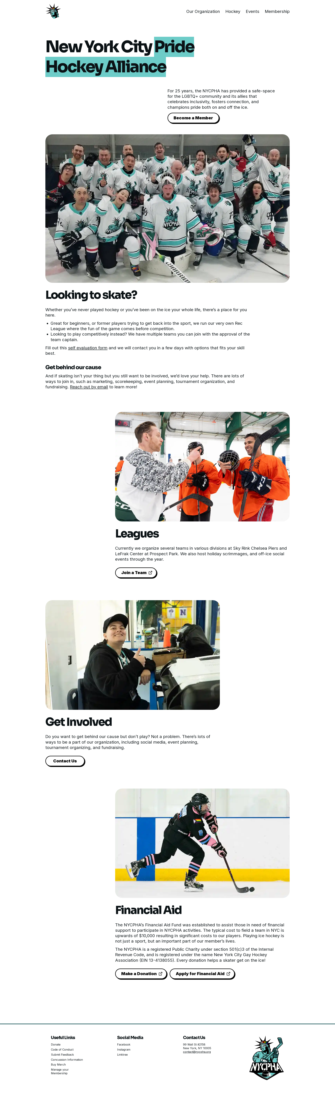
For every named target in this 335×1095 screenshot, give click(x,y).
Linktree (122, 1054)
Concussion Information (67, 1059)
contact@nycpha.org (197, 1052)
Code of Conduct (62, 1049)
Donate (56, 1044)
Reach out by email (89, 386)
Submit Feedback (62, 1054)
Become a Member (193, 117)
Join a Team (134, 572)
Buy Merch (58, 1064)
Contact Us (65, 760)
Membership (277, 11)
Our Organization (203, 11)
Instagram (123, 1049)
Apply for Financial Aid (200, 973)
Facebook (123, 1044)
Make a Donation (139, 973)
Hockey (232, 11)
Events (252, 11)
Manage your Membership (60, 1071)
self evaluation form (87, 347)
